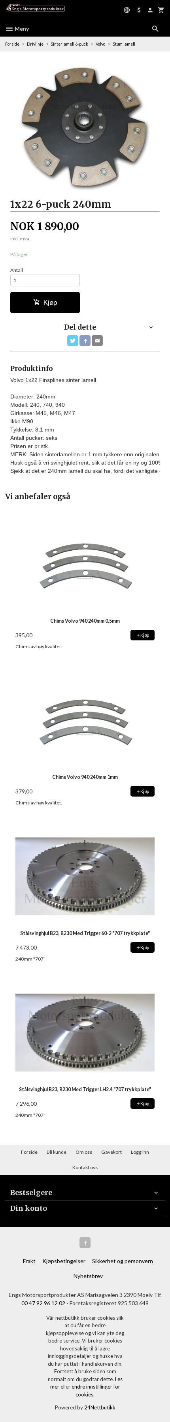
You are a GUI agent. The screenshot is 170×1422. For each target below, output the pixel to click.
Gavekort (111, 1152)
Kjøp (50, 302)
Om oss (84, 1152)
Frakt (29, 1261)
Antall (16, 270)
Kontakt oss (85, 1167)
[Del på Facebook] (85, 340)
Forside (12, 44)
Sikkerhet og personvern (122, 1261)
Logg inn (140, 1152)
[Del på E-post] (97, 340)
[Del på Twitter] (72, 340)
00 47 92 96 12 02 (43, 1303)
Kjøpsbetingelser (63, 1261)
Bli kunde (56, 1152)
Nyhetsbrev (88, 1276)
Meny (21, 28)
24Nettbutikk (99, 1407)
